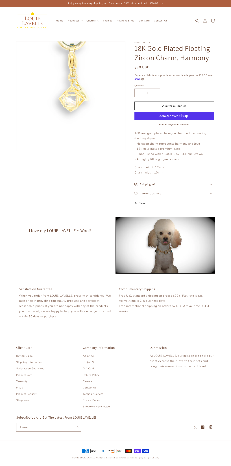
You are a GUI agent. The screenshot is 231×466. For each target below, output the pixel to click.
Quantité (139, 85)
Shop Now (22, 400)
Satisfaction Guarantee (30, 368)
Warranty (22, 381)
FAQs (19, 387)
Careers (87, 381)
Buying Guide (24, 356)
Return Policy (91, 375)
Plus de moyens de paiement (174, 124)
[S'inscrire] (77, 427)
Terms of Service (93, 394)
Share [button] (142, 203)
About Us (89, 356)
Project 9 (88, 362)
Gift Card (88, 368)
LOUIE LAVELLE (87, 458)
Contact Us (89, 387)
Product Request (26, 394)
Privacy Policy (91, 400)
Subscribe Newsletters (97, 406)
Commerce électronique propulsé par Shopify (137, 458)
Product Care (24, 375)
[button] (74, 21)
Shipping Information (29, 362)
